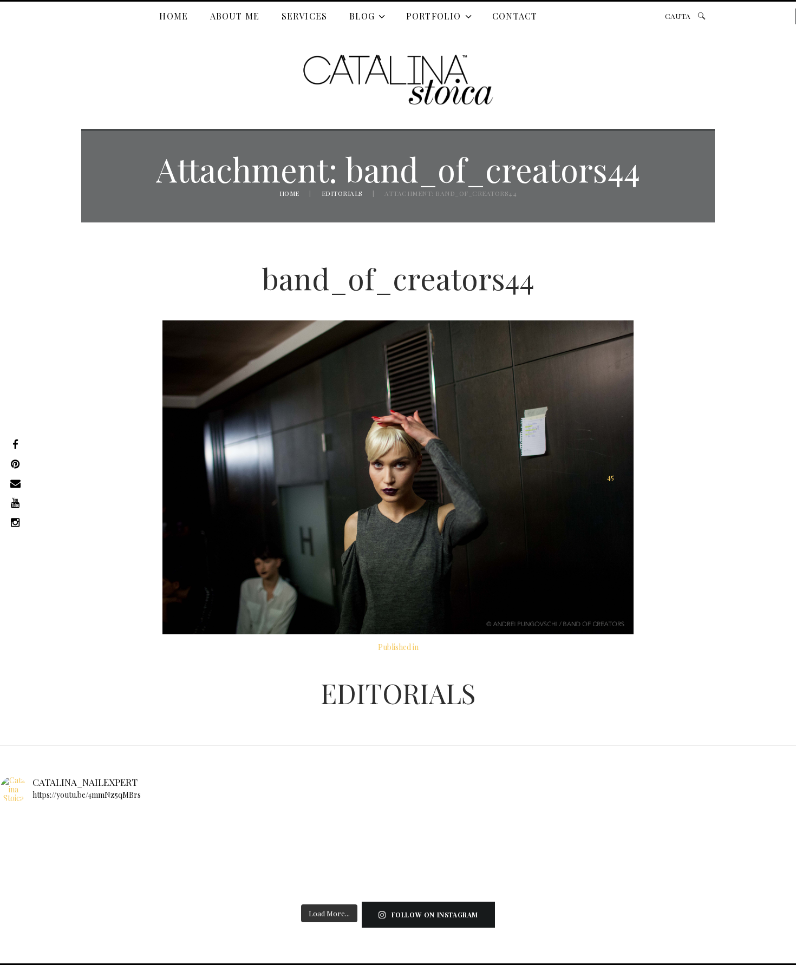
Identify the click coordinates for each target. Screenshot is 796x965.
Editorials (342, 193)
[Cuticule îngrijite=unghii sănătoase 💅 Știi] (200, 847)
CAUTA (677, 16)
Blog (362, 16)
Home (173, 16)
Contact (514, 16)
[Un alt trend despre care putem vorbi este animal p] (464, 847)
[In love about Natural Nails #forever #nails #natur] (727, 847)
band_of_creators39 (182, 477)
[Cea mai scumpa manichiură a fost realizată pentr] (68, 847)
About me (235, 16)
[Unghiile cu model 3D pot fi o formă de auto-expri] (332, 847)
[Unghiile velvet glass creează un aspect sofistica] (595, 847)
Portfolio (433, 16)
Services (305, 16)
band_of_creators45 (610, 477)
